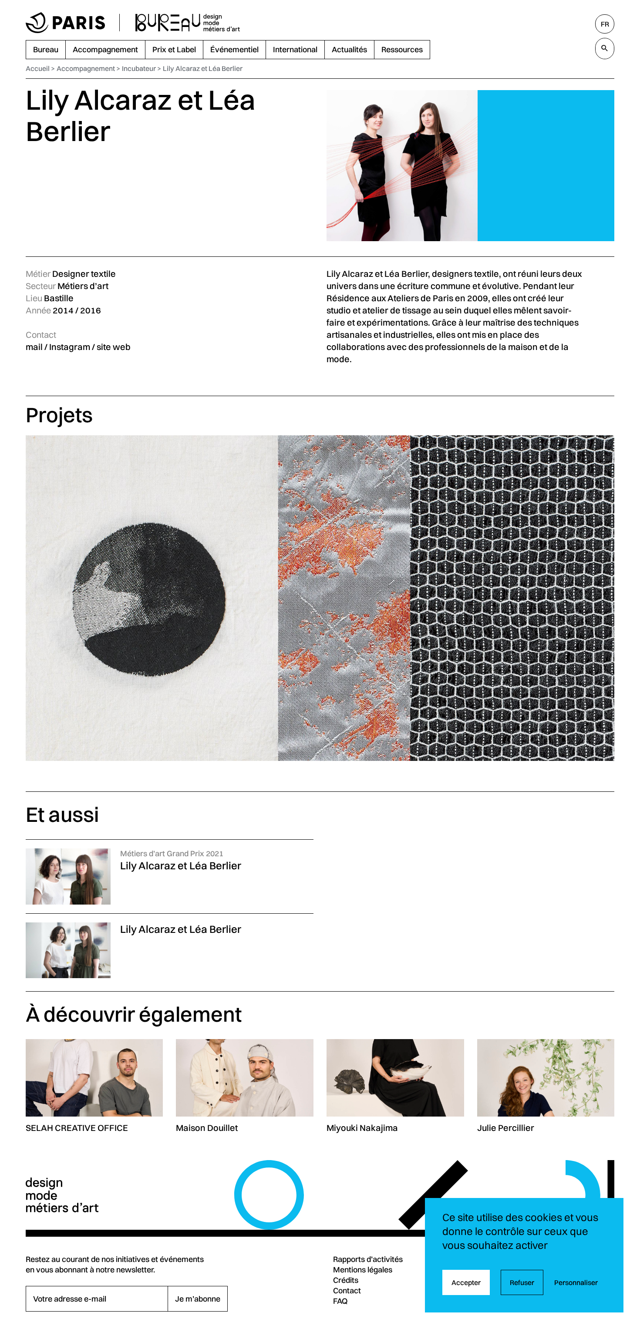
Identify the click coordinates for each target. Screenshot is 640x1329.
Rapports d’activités (368, 1259)
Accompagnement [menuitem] (105, 49)
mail (34, 346)
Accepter (466, 1282)
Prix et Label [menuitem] (174, 49)
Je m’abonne (197, 1299)
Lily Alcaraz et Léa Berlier (203, 68)
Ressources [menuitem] (402, 49)
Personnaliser (576, 1282)
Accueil (38, 68)
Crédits (345, 1280)
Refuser (522, 1282)
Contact (347, 1290)
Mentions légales (362, 1270)
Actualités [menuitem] (349, 49)
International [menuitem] (295, 49)
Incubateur (139, 68)
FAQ (340, 1301)
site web (114, 346)
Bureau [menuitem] (45, 49)
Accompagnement (86, 68)
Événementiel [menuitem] (234, 49)
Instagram (69, 346)
